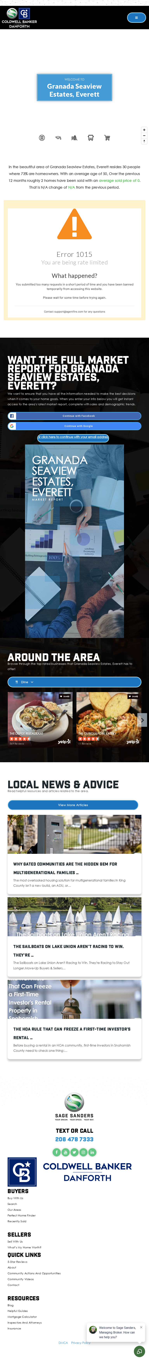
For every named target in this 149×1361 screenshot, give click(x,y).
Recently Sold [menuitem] (17, 1221)
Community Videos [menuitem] (21, 1279)
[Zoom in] (144, 130)
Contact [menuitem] (13, 1285)
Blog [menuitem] (10, 1305)
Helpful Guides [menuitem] (18, 1310)
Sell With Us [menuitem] (15, 1241)
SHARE (66, 696)
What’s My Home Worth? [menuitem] (24, 1247)
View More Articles (73, 805)
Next (142, 720)
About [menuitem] (12, 1267)
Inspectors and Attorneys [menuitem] (25, 1322)
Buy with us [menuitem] (15, 1198)
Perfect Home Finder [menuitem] (22, 1215)
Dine (24, 682)
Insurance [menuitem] (14, 1328)
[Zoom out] (144, 135)
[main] (74, 538)
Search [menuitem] (12, 1204)
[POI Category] (42, 138)
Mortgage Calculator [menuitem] (22, 1316)
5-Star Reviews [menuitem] (17, 1261)
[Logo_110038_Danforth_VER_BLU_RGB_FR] (19, 17)
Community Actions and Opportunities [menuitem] (34, 1273)
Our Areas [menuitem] (14, 1209)
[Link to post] (74, 834)
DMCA (63, 1342)
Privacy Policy (80, 1342)
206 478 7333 (74, 1139)
